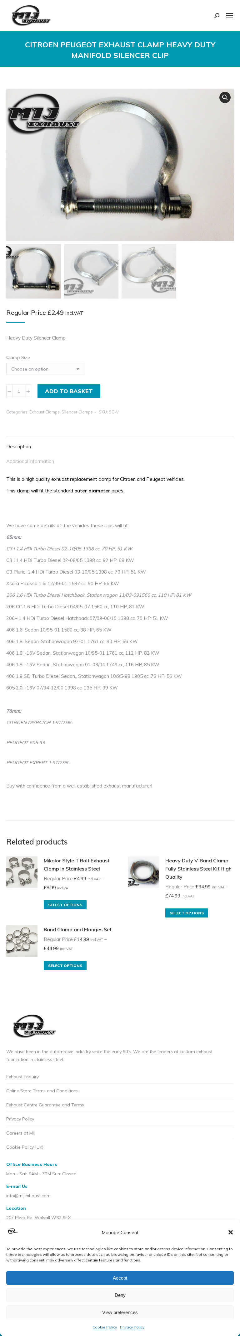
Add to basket (69, 391)
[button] (231, 1232)
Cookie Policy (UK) (24, 1147)
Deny (120, 1295)
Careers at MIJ (20, 1133)
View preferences (120, 1312)
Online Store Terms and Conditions (42, 1091)
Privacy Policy (132, 1327)
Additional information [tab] (30, 461)
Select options (65, 904)
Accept (120, 1278)
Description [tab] (18, 447)
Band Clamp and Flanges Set (78, 929)
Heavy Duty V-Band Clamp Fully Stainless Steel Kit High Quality (198, 868)
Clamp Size (18, 357)
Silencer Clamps (77, 411)
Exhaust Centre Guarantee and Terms (45, 1105)
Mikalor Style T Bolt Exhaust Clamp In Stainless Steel (76, 864)
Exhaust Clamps (44, 411)
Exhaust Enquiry (22, 1076)
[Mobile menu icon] (230, 16)
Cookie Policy (104, 1327)
